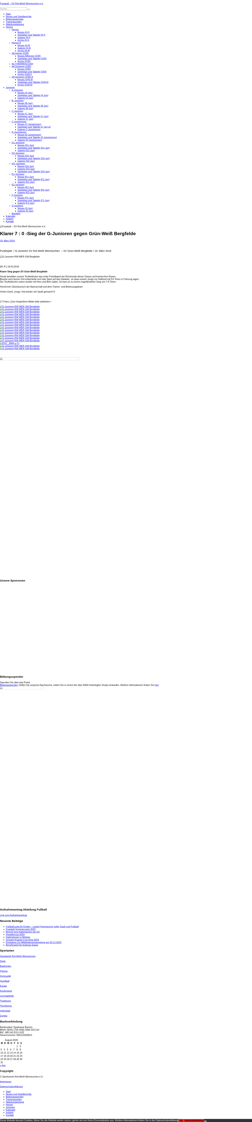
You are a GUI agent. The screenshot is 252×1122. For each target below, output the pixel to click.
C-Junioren (17, 111)
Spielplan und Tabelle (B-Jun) (33, 106)
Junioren (10, 87)
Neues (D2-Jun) (26, 156)
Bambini (16, 213)
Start (8, 14)
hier (157, 685)
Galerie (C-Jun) (25, 119)
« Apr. (3, 1065)
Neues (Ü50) (24, 69)
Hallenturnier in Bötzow (18, 937)
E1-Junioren (18, 174)
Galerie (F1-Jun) (26, 203)
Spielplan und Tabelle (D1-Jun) (34, 148)
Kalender (10, 216)
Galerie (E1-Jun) (26, 182)
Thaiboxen (5, 1001)
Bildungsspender (14, 19)
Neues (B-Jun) (25, 103)
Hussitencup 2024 (15, 934)
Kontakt (10, 221)
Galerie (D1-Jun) (26, 150)
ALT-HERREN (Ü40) (22, 64)
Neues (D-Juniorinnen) (29, 135)
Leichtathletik (7, 996)
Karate (3, 986)
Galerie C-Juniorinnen (29, 129)
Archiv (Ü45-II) (25, 85)
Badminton (5, 966)
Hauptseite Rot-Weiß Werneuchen (18, 956)
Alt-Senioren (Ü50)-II (22, 77)
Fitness (4, 971)
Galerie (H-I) (24, 37)
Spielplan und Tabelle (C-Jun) (33, 116)
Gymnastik (5, 976)
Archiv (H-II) (24, 50)
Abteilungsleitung (15, 24)
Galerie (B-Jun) (25, 108)
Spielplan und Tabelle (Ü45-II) (33, 82)
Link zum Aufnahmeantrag (13, 915)
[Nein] (205, 1121)
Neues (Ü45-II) (25, 79)
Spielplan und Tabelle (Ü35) (32, 58)
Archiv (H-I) (23, 40)
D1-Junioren (18, 142)
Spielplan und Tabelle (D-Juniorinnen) (37, 137)
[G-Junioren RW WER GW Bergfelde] (20, 306)
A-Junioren (17, 90)
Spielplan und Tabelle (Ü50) (32, 71)
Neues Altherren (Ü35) (29, 56)
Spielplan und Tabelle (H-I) (31, 35)
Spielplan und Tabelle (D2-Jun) (34, 158)
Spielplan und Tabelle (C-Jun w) (34, 127)
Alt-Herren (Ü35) (20, 53)
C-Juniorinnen (19, 121)
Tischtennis (6, 1006)
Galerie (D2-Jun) (26, 161)
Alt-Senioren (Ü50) (21, 66)
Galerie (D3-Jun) (26, 169)
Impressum (5, 1081)
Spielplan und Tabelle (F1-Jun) (33, 200)
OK (181, 1120)
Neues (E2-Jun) (26, 187)
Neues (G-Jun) (25, 208)
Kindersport (6, 991)
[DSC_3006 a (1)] (9, 343)
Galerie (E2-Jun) (26, 192)
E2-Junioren (18, 184)
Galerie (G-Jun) (25, 211)
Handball (4, 981)
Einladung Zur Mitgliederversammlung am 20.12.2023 (33, 942)
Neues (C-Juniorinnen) (29, 124)
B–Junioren (18, 100)
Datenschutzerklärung (11, 1086)
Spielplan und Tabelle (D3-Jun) (34, 171)
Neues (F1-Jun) (26, 198)
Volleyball (5, 1011)
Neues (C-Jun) (25, 114)
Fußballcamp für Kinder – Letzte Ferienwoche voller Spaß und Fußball (42, 926)
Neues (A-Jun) (25, 93)
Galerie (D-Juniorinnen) (30, 140)
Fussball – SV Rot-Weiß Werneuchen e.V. (21, 3)
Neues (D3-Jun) (26, 166)
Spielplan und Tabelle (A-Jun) (33, 95)
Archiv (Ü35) (24, 61)
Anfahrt (9, 219)
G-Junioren (17, 205)
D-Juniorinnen (19, 132)
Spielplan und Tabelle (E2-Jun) (34, 190)
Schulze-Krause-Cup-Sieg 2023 (22, 940)
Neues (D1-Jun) (26, 145)
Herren (9, 27)
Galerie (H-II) (24, 48)
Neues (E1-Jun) (26, 177)
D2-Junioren (18, 153)
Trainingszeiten (14, 22)
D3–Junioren (18, 163)
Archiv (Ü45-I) (25, 74)
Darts (3, 961)
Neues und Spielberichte (19, 16)
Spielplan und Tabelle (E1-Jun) (34, 179)
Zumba (3, 1016)
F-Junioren (17, 195)
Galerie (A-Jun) (25, 98)
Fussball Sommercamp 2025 (21, 929)
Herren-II (16, 43)
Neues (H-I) (23, 32)
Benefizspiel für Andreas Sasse (22, 945)
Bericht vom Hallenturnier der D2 (23, 932)
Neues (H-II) (24, 45)
